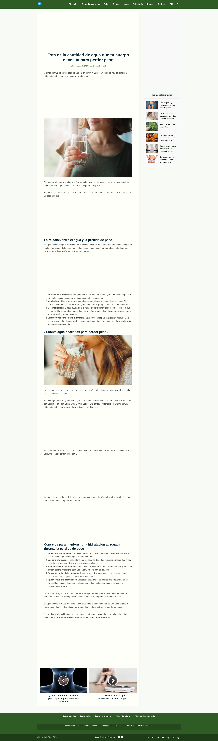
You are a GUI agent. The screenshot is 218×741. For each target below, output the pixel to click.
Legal (97, 737)
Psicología (138, 4)
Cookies (103, 737)
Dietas (116, 4)
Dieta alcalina (69, 716)
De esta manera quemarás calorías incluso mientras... (168, 116)
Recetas (150, 4)
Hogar (126, 4)
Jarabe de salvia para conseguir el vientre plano (167, 159)
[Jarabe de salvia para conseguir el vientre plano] (153, 159)
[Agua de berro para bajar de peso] (153, 126)
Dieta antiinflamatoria (145, 716)
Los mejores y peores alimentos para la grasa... (167, 105)
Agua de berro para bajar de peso (168, 125)
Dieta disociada (123, 716)
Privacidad (111, 737)
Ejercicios (73, 4)
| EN (171, 4)
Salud (106, 4)
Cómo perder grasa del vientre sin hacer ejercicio (168, 148)
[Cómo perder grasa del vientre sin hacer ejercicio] (153, 148)
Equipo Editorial (99, 66)
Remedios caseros (91, 4)
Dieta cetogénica (103, 716)
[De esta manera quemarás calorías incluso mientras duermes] (153, 116)
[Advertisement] (88, 31)
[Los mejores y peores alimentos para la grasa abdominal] (153, 105)
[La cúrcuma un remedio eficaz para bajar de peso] (153, 137)
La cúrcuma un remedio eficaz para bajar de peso (168, 137)
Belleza (161, 4)
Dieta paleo (85, 716)
